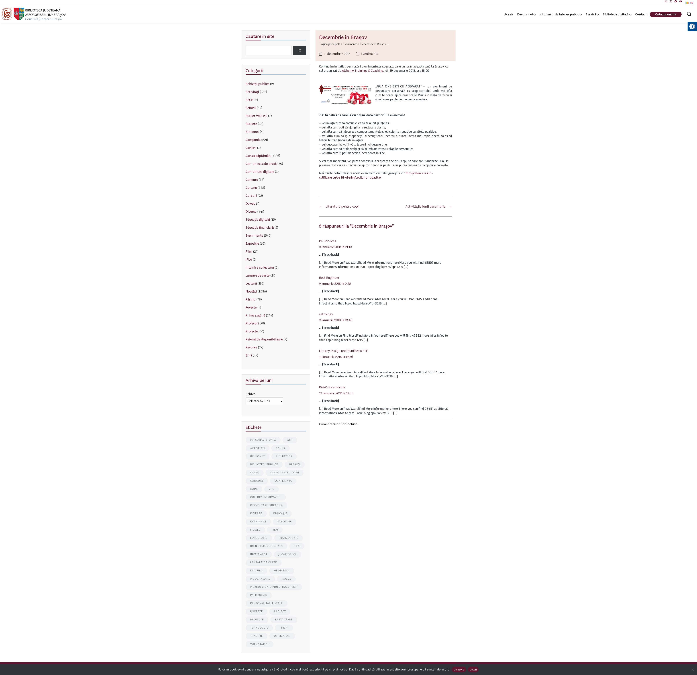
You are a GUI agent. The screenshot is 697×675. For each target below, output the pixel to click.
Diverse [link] (251, 211)
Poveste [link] (251, 307)
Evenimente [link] (369, 54)
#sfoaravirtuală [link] (263, 440)
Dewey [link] (250, 203)
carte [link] (254, 473)
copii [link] (254, 489)
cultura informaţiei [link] (265, 497)
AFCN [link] (250, 100)
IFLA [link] (249, 259)
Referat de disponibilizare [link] (264, 339)
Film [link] (249, 251)
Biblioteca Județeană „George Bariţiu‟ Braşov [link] (45, 13)
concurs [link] (256, 481)
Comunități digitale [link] (260, 171)
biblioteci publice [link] (264, 465)
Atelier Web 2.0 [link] (256, 116)
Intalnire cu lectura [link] (260, 267)
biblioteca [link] (284, 456)
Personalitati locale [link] (266, 603)
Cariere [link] (251, 148)
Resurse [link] (251, 347)
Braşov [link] (294, 465)
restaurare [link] (284, 620)
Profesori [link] (252, 323)
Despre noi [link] (525, 14)
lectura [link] (256, 571)
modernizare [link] (260, 579)
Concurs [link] (252, 179)
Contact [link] (641, 14)
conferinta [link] (283, 481)
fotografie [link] (259, 538)
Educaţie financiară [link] (260, 227)
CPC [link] (271, 489)
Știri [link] (249, 355)
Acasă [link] (508, 14)
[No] (692, 669)
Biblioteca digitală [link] (616, 14)
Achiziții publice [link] (257, 84)
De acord (459, 669)
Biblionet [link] (252, 132)
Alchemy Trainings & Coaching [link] (362, 71)
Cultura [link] (251, 187)
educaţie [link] (280, 514)
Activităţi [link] (252, 92)
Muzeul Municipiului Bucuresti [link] (273, 587)
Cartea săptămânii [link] (259, 156)
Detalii (473, 669)
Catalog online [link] (665, 14)
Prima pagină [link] (255, 315)
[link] (666, 1)
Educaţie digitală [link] (258, 219)
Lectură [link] (251, 283)
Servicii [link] (591, 14)
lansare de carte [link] (263, 562)
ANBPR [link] (251, 108)
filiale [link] (255, 530)
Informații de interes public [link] (559, 14)
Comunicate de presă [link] (261, 163)
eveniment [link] (258, 522)
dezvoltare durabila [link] (266, 505)
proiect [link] (280, 611)
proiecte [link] (257, 620)
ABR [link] (290, 440)
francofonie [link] (288, 538)
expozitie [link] (284, 522)
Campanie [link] (253, 140)
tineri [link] (283, 628)
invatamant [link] (258, 554)
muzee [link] (286, 579)
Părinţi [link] (251, 299)
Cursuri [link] (251, 195)
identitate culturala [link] (266, 546)
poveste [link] (256, 611)
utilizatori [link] (282, 636)
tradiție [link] (256, 636)
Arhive (250, 394)
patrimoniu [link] (258, 595)
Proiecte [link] (252, 331)
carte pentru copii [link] (284, 473)
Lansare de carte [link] (258, 275)
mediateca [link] (282, 571)
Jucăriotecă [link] (287, 554)
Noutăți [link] (251, 291)
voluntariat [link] (259, 644)
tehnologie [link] (259, 628)
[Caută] (299, 50)
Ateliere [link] (251, 124)
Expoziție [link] (252, 243)
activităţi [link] (257, 448)
